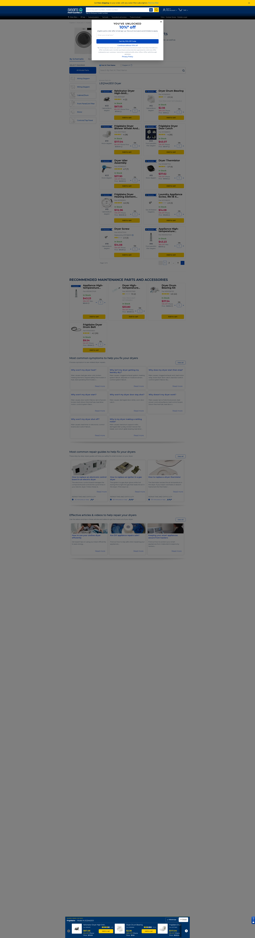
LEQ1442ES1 (89, 921)
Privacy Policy (127, 57)
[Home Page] (76, 11)
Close (183, 920)
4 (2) (112, 927)
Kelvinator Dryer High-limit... (94, 925)
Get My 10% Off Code (127, 41)
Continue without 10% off (127, 45)
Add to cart (106, 931)
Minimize (171, 920)
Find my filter (153, 3)
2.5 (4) (154, 927)
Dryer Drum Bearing (134, 925)
